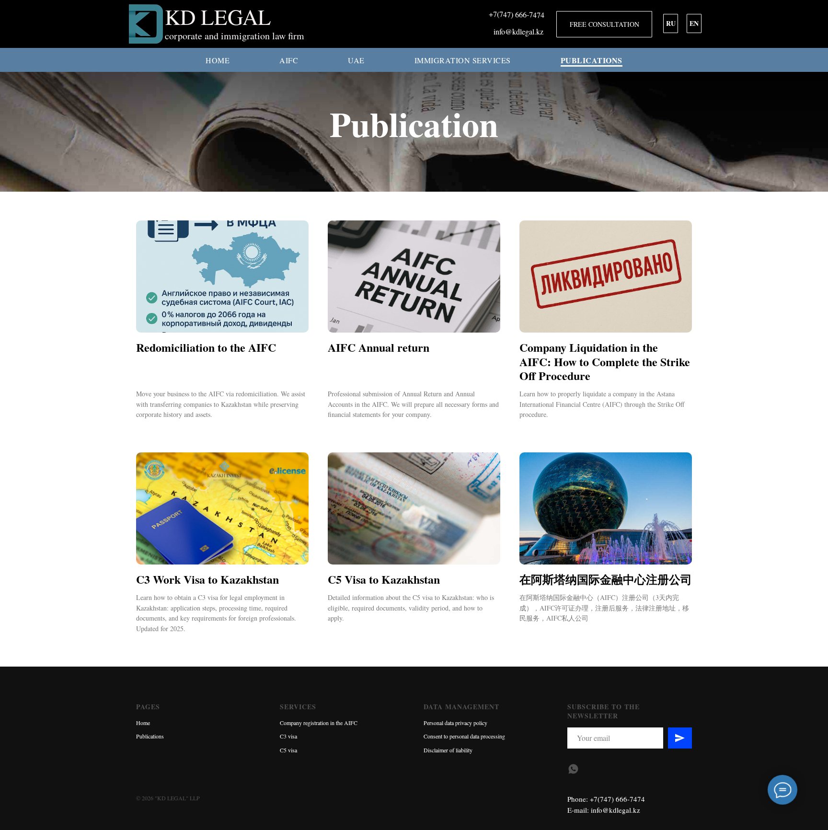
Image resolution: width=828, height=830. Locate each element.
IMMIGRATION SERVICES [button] (462, 60)
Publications (150, 736)
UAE (356, 60)
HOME (218, 60)
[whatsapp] (573, 769)
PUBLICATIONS (591, 60)
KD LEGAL (218, 16)
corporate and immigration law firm (234, 35)
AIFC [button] (288, 60)
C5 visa (288, 750)
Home (143, 722)
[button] (604, 24)
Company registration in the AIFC (318, 722)
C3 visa (288, 736)
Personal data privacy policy (455, 722)
